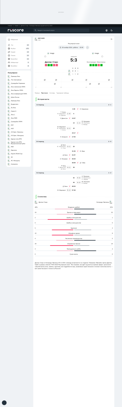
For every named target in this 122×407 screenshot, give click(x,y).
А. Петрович (64, 159)
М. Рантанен (86, 123)
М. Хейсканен (61, 128)
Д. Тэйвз (82, 162)
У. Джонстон (64, 118)
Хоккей (16, 25)
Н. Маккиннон (86, 178)
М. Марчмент (61, 113)
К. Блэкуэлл (64, 137)
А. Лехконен (85, 176)
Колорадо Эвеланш (103, 202)
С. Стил (63, 148)
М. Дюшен (62, 115)
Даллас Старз (43, 202)
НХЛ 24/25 (41, 38)
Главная (10, 25)
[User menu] (106, 30)
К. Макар (84, 124)
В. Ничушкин (86, 121)
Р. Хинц (63, 166)
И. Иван (82, 151)
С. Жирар (85, 179)
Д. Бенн (63, 145)
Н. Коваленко (84, 109)
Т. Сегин (63, 112)
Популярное (12, 73)
